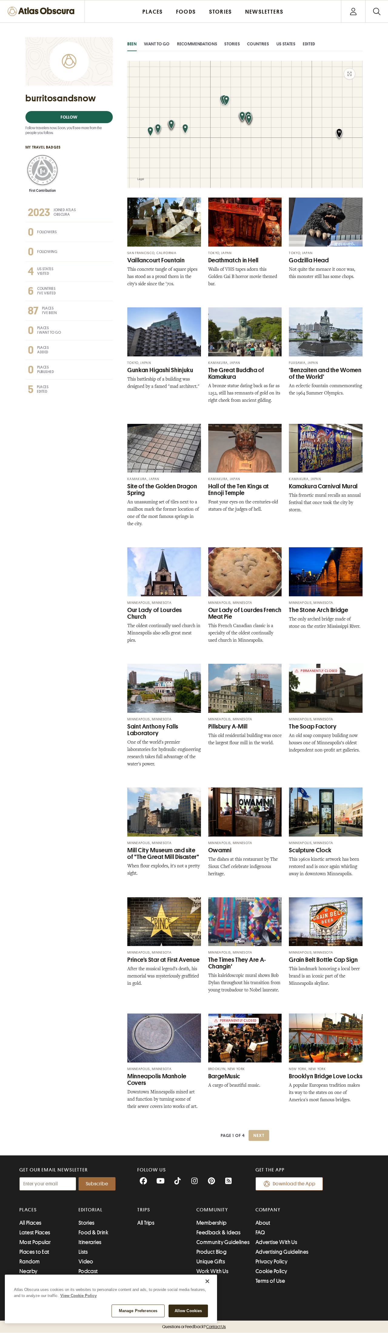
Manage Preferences (138, 1310)
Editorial (91, 1209)
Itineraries (90, 1242)
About (263, 1222)
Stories (232, 44)
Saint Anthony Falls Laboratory (152, 729)
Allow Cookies (188, 1310)
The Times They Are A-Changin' (237, 963)
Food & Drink (93, 1232)
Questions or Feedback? (194, 1327)
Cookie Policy (271, 1271)
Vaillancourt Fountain (156, 260)
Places (28, 1209)
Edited (309, 44)
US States (286, 44)
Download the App (294, 1183)
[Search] (376, 11)
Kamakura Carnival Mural (323, 486)
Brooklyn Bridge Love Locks (325, 1076)
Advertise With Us (276, 1242)
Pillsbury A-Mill (228, 726)
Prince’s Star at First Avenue (163, 960)
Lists (83, 1251)
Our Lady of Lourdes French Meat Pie (245, 613)
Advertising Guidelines (282, 1251)
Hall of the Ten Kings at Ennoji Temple (238, 489)
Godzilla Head (309, 260)
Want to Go (157, 44)
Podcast (88, 1271)
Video (86, 1261)
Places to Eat (34, 1251)
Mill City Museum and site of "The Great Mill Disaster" (163, 853)
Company (268, 1209)
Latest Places (34, 1232)
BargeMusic (224, 1076)
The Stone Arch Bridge (318, 610)
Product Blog (211, 1251)
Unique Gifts (210, 1261)
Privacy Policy (271, 1261)
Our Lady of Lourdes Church (154, 613)
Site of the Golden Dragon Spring (162, 489)
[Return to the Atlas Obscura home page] (42, 11)
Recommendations (197, 44)
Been (132, 44)
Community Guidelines (222, 1242)
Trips (143, 1209)
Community (212, 1209)
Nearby (28, 1271)
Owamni (220, 850)
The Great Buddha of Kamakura (236, 373)
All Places (30, 1222)
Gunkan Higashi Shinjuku (160, 370)
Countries (258, 44)
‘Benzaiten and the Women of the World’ (325, 373)
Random (29, 1261)
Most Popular (35, 1242)
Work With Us (212, 1271)
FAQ (260, 1232)
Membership (211, 1222)
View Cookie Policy (78, 1295)
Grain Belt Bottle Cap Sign (323, 960)
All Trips (145, 1222)
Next (258, 1135)
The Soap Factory (312, 726)
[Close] (207, 1281)
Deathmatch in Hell (233, 260)
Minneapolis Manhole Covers (156, 1079)
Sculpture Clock (310, 850)
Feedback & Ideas (218, 1232)
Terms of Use (270, 1281)
